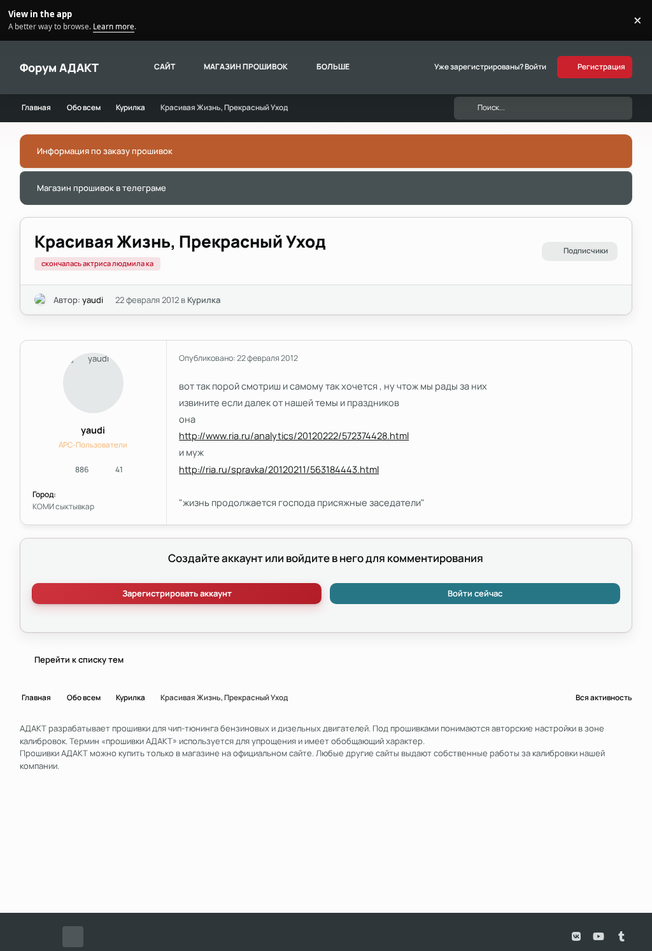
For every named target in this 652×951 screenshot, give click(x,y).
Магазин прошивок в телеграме (101, 188)
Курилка (203, 300)
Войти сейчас (475, 593)
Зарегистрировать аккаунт (177, 593)
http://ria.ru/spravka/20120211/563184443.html (279, 469)
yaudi (92, 300)
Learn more (22, 19)
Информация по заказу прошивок (105, 151)
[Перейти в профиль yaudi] (40, 299)
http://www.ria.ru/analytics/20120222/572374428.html (294, 435)
